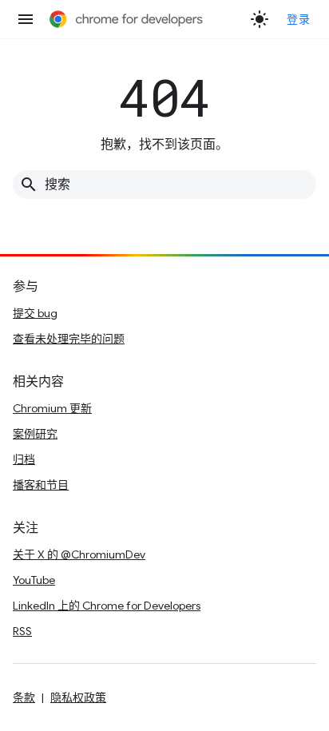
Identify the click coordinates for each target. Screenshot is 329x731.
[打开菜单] (26, 19)
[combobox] (164, 184)
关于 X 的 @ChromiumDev (79, 554)
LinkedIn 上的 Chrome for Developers (106, 605)
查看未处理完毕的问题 (69, 339)
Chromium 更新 (52, 408)
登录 (298, 19)
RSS (22, 631)
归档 (24, 459)
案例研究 (35, 434)
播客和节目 (41, 485)
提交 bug (35, 313)
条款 (24, 697)
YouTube (34, 580)
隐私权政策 (78, 697)
